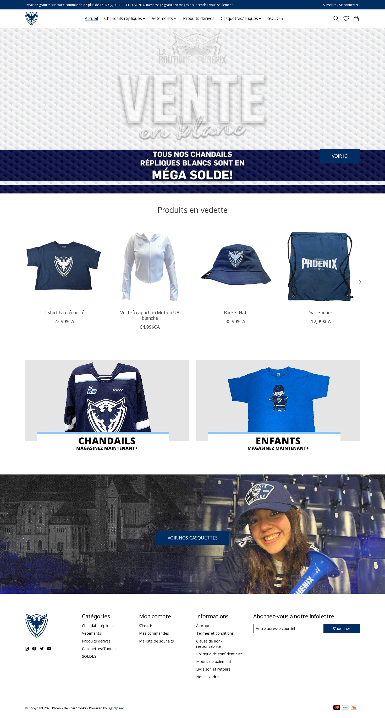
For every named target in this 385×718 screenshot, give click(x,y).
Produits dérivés (198, 18)
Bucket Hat (235, 312)
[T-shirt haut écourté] (64, 266)
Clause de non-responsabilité (209, 643)
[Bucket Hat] (235, 266)
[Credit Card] (354, 708)
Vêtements (91, 633)
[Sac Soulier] (321, 266)
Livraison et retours (213, 669)
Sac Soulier (320, 312)
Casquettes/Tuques (99, 648)
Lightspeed (116, 708)
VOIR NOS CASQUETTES (193, 538)
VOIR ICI (340, 156)
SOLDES (275, 18)
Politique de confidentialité (219, 653)
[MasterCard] (336, 708)
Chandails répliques (99, 625)
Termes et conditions (215, 633)
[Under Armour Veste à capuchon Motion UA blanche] (150, 266)
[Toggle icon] (336, 18)
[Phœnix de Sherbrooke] (31, 18)
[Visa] (345, 708)
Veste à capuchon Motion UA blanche (149, 315)
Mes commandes (154, 633)
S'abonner (341, 628)
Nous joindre (207, 676)
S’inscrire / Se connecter (341, 5)
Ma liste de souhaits (156, 641)
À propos (204, 625)
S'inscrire (147, 625)
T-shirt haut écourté (64, 312)
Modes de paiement (213, 661)
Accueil (91, 18)
